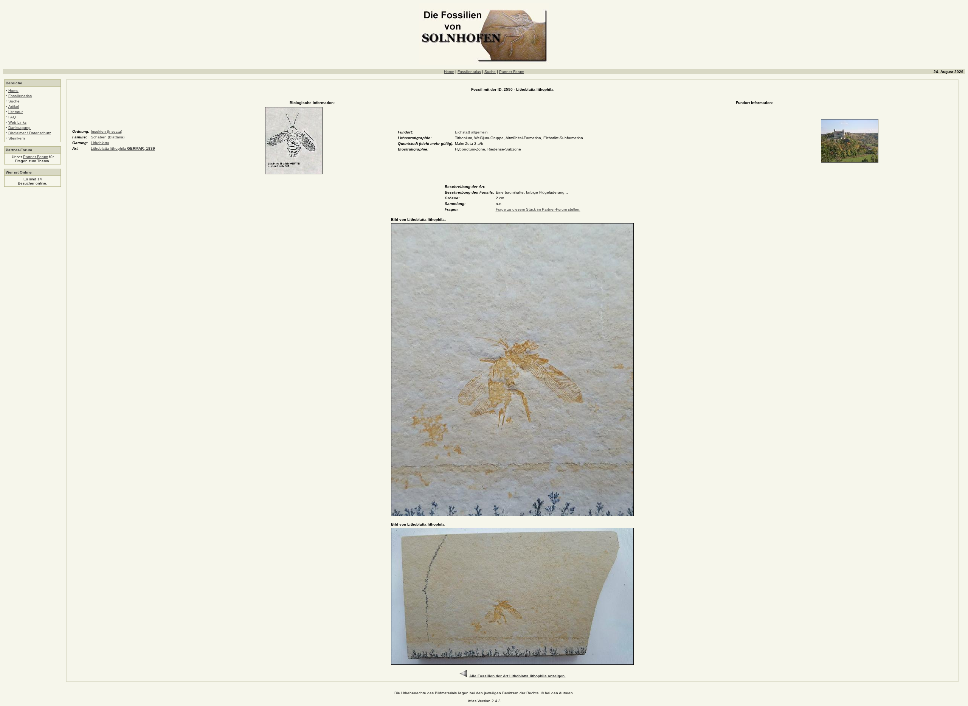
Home (449, 72)
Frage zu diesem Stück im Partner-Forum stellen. (538, 209)
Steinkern (16, 138)
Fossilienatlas (469, 72)
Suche (490, 72)
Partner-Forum (511, 72)
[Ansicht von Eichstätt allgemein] (849, 161)
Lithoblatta (100, 143)
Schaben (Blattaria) (107, 137)
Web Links (17, 122)
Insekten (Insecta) (106, 131)
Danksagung (19, 128)
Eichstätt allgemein (471, 132)
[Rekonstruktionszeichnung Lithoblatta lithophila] (294, 173)
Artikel (13, 106)
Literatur (15, 112)
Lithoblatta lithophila (123, 148)
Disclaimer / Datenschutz (29, 133)
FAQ (12, 117)
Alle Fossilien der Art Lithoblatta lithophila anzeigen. (517, 676)
